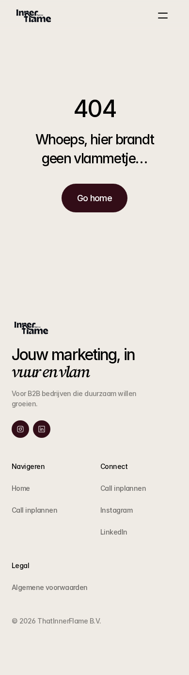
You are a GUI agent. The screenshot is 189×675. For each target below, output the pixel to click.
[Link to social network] (20, 429)
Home (21, 488)
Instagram (116, 510)
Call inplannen (34, 510)
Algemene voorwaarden (50, 587)
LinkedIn (113, 532)
